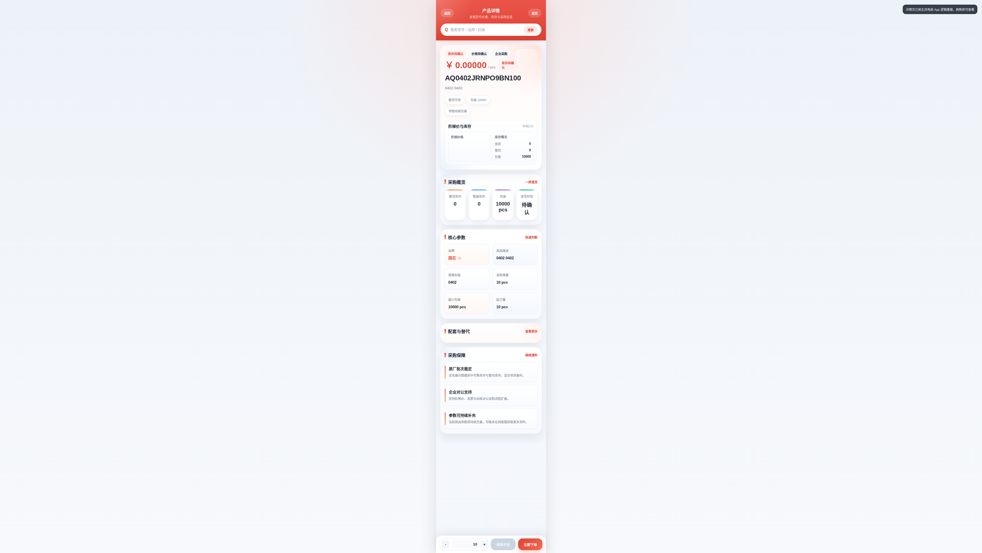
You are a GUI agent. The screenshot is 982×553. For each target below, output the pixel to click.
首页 (535, 13)
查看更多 (531, 331)
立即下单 (530, 545)
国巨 (452, 258)
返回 (447, 13)
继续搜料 (531, 355)
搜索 (531, 30)
